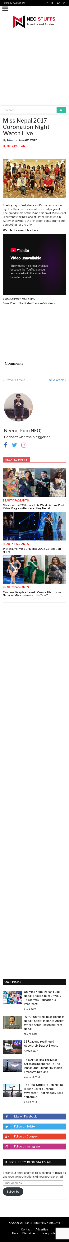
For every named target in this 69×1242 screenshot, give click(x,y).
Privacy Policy (48, 1233)
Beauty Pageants (16, 146)
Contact (26, 1229)
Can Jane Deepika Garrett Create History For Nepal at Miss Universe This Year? (32, 594)
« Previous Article (14, 380)
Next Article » (57, 380)
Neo (11, 140)
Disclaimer (29, 1233)
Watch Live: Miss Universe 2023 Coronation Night (32, 550)
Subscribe (13, 1191)
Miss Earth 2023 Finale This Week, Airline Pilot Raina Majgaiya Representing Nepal (33, 507)
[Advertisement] (34, 64)
